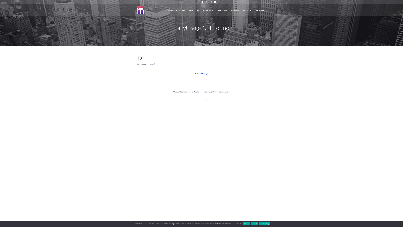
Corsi (191, 10)
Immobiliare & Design (205, 10)
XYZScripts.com (212, 99)
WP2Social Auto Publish (193, 99)
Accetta (246, 224)
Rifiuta (255, 224)
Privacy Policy (260, 10)
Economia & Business (176, 10)
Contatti (247, 10)
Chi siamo (235, 10)
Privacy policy (264, 224)
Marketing (222, 10)
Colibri (227, 92)
